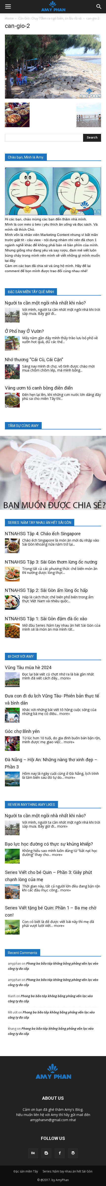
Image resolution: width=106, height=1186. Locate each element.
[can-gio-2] (53, 97)
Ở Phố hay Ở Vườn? (24, 331)
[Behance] (33, 1153)
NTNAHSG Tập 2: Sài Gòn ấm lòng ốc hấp (46, 590)
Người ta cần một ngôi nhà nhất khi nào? (45, 302)
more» (65, 678)
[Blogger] (46, 1153)
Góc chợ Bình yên (22, 731)
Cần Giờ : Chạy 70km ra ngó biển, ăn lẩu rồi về (50, 18)
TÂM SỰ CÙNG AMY (23, 426)
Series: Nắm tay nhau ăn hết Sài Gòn (67, 1171)
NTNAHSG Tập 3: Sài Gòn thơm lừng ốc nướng (51, 562)
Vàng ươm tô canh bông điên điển (39, 387)
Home (9, 18)
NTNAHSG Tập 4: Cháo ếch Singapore (43, 533)
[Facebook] (60, 1153)
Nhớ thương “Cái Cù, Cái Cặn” (34, 359)
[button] (99, 6)
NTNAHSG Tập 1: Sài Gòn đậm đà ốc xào (46, 618)
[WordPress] (73, 1153)
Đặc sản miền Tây (26, 1171)
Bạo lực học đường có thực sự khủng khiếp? (49, 844)
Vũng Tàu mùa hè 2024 (28, 667)
